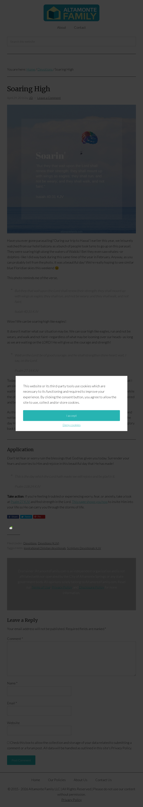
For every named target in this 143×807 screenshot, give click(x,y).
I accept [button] (71, 415)
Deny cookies (72, 425)
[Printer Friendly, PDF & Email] (10, 527)
